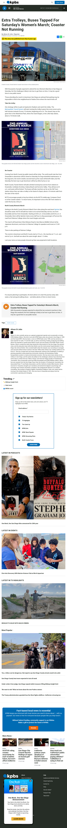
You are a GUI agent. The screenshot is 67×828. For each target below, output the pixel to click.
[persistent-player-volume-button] (9, 8)
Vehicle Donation (25, 824)
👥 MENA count (8, 388)
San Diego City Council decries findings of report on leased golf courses (25, 755)
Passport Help (47, 792)
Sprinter (56, 209)
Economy (52, 748)
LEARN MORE (18, 819)
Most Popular (7, 630)
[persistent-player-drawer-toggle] (64, 8)
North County (10, 322)
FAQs (44, 787)
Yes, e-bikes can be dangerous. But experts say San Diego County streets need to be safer (31, 673)
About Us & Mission (26, 778)
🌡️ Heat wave (7, 385)
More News (7, 736)
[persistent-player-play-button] (4, 8)
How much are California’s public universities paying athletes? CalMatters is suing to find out (57, 756)
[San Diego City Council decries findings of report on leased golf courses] (25, 742)
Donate (33, 728)
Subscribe (33, 444)
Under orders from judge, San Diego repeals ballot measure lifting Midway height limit (30, 684)
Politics (4, 748)
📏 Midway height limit (10, 382)
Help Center (46, 795)
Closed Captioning (48, 781)
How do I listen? (47, 789)
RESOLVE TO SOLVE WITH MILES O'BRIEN (15, 623)
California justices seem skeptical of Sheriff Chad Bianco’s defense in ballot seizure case (41, 757)
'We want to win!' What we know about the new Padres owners (22, 689)
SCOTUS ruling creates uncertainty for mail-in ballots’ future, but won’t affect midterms (8, 756)
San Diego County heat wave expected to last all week (19, 678)
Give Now (59, 2)
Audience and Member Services (51, 778)
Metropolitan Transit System (14, 109)
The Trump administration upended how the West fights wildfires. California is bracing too (31, 695)
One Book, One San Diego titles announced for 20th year (20, 523)
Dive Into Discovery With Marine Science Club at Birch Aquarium (23, 573)
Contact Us (46, 784)
